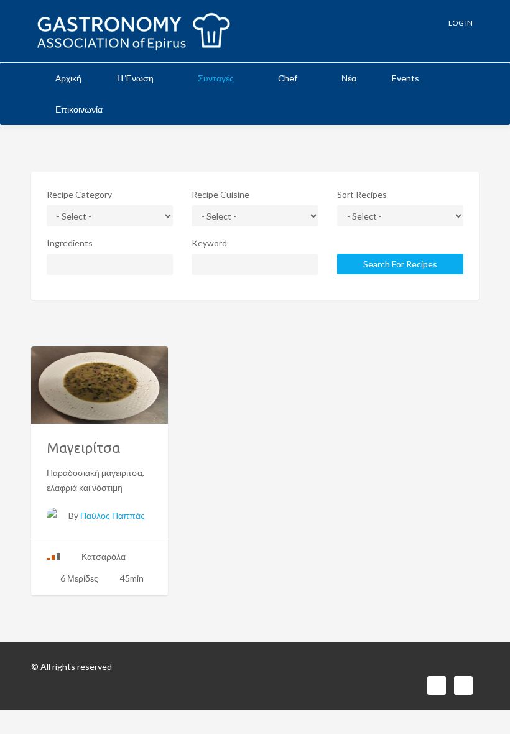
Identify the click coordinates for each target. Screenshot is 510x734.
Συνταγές (217, 78)
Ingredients (70, 243)
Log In (460, 22)
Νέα (348, 78)
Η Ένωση (136, 78)
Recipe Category (79, 194)
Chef (288, 78)
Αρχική (68, 78)
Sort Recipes (362, 194)
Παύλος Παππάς (112, 515)
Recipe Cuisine (220, 194)
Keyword (209, 243)
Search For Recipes (400, 264)
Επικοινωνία (79, 109)
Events (405, 78)
